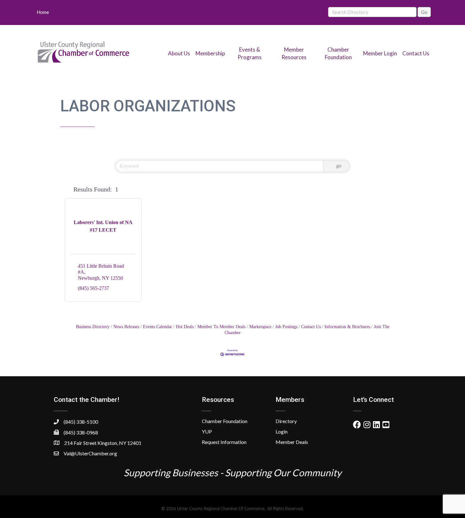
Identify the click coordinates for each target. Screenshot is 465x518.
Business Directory (92, 326)
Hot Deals (185, 326)
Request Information (224, 442)
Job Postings (286, 326)
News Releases (126, 326)
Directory (286, 421)
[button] (68, 189)
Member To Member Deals (221, 326)
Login (282, 431)
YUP (207, 431)
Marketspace (260, 326)
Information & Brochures (347, 326)
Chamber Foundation (224, 421)
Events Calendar (157, 326)
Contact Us (415, 53)
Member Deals (292, 442)
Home (43, 12)
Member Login (380, 53)
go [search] (338, 165)
